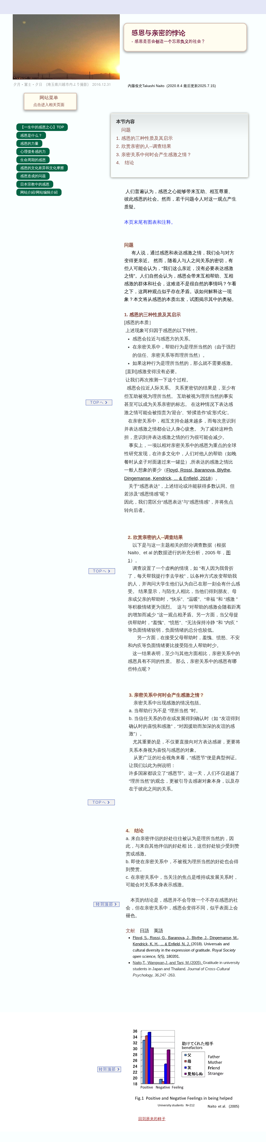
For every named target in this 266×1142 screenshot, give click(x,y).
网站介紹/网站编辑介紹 (39, 192)
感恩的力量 (29, 143)
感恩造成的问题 (33, 176)
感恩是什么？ (31, 135)
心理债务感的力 (33, 151)
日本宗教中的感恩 (34, 184)
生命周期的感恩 (33, 160)
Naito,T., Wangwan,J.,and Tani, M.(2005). (168, 962)
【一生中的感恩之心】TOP (42, 127)
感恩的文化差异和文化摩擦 (42, 168)
